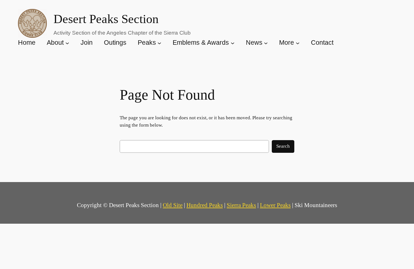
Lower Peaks (275, 205)
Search (283, 146)
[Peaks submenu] (159, 43)
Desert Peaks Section (106, 19)
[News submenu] (266, 43)
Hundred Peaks (204, 205)
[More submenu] (298, 43)
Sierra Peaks (241, 205)
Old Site (172, 205)
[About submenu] (67, 43)
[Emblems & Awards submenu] (233, 43)
